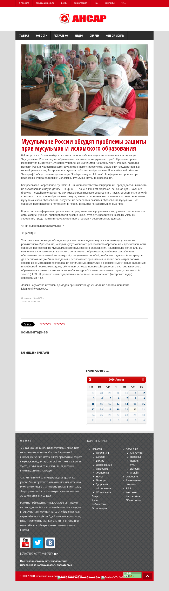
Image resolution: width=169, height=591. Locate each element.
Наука (99, 476)
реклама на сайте (45, 3)
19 (109, 409)
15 (135, 404)
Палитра (101, 480)
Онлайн (94, 35)
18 (101, 409)
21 (126, 409)
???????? (45, 324)
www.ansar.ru (48, 565)
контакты (110, 3)
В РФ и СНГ (103, 453)
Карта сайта (133, 496)
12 (109, 404)
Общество (102, 468)
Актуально (61, 35)
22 (135, 409)
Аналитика (136, 453)
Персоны (135, 456)
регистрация (80, 3)
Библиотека (99, 504)
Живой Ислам (115, 35)
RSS (96, 3)
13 (118, 404)
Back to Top (147, 576)
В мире (100, 460)
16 (143, 404)
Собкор (100, 456)
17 (93, 409)
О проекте (132, 476)
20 (118, 409)
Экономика (102, 472)
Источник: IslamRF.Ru (32, 298)
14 (126, 404)
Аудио (95, 500)
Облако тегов (133, 500)
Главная (24, 35)
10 (93, 404)
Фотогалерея (99, 508)
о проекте (24, 3)
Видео (78, 35)
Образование (104, 464)
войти (64, 3)
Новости (41, 35)
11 (101, 404)
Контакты (131, 492)
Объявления (103, 492)
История (135, 468)
